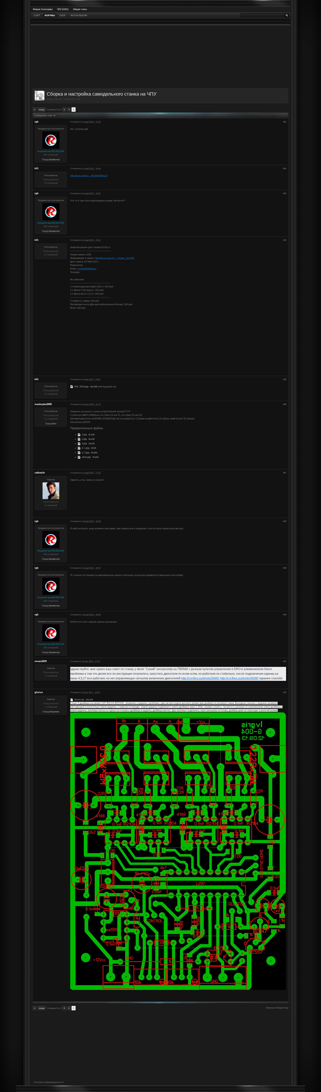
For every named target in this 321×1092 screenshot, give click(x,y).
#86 (284, 404)
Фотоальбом (78, 15)
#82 (284, 168)
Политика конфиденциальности (49, 1082)
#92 (284, 692)
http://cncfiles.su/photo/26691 (200, 678)
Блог (63, 15)
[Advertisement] (144, 57)
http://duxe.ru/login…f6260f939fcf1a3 (88, 175)
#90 (284, 615)
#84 (284, 240)
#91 (284, 661)
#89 (284, 568)
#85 (284, 379)
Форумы (50, 15)
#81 (284, 122)
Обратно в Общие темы (277, 1008)
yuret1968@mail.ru (86, 268)
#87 (284, 473)
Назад (41, 109)
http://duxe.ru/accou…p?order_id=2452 (114, 258)
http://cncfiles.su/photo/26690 (239, 678)
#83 (284, 193)
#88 (284, 521)
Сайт (37, 15)
